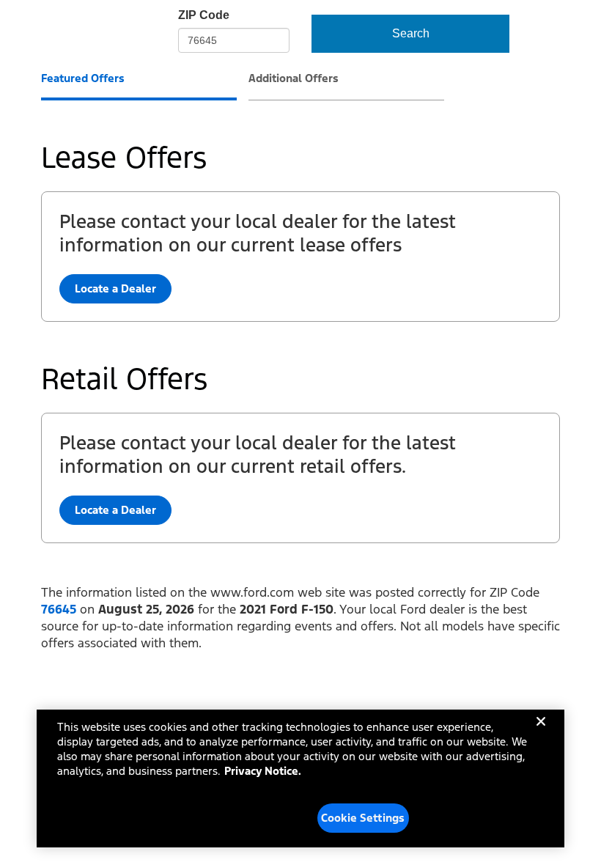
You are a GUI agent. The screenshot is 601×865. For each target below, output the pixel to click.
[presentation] (139, 85)
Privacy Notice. (262, 771)
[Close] (541, 733)
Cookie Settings (363, 818)
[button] (58, 609)
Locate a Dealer (115, 510)
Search (410, 33)
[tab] (83, 80)
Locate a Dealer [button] (115, 288)
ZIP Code (203, 15)
